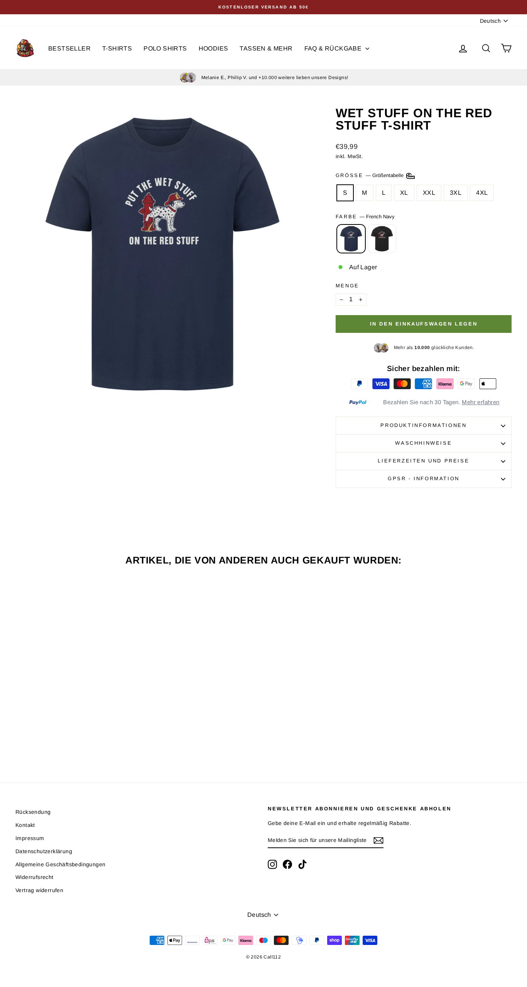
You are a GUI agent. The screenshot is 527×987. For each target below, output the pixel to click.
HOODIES (213, 48)
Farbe (365, 216)
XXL (429, 192)
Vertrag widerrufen (39, 890)
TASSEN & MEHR (266, 48)
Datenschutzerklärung (43, 851)
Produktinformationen (423, 425)
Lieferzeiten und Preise (423, 461)
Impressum (29, 838)
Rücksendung (33, 812)
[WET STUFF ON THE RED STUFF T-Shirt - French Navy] (69, 737)
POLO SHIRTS (165, 48)
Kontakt (25, 825)
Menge (347, 286)
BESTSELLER (69, 48)
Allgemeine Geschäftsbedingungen (60, 864)
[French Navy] (351, 239)
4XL (482, 192)
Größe (370, 175)
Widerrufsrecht (34, 877)
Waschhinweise (423, 443)
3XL (455, 192)
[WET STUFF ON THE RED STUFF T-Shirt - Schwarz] (79, 737)
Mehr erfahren (480, 402)
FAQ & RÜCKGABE (333, 48)
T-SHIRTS (117, 48)
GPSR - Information (423, 478)
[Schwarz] (382, 239)
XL (404, 192)
